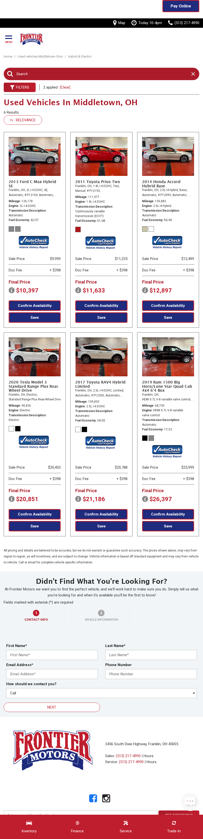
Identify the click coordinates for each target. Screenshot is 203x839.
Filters (22, 87)
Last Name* (115, 646)
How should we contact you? (31, 684)
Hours (148, 756)
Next (51, 707)
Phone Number (118, 665)
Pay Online (181, 5)
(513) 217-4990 (128, 756)
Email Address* (19, 665)
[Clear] (65, 87)
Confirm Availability (35, 305)
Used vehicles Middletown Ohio (41, 56)
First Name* (16, 646)
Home (8, 56)
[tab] (36, 615)
